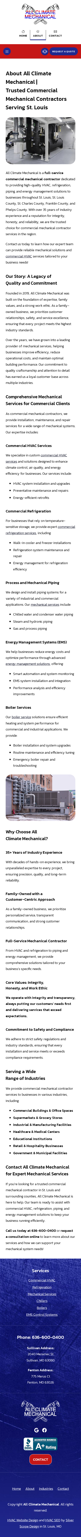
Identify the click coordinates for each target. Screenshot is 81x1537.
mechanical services (45, 604)
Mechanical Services (42, 1294)
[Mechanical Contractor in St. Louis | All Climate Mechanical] (40, 14)
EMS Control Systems (42, 1314)
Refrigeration (41, 1287)
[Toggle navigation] (7, 51)
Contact (55, 35)
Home (23, 35)
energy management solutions (28, 663)
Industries (46, 1488)
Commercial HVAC (41, 1280)
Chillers (42, 1300)
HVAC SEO (52, 1520)
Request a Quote (63, 51)
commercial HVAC (19, 256)
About (38, 35)
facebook (44, 1430)
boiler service (21, 717)
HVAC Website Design (22, 1520)
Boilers (42, 1307)
